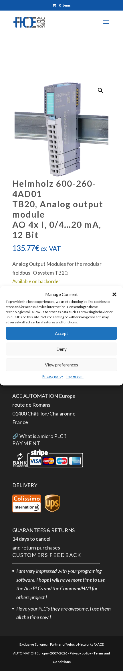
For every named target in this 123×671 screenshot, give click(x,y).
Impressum (75, 376)
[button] (114, 294)
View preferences (61, 364)
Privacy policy (52, 376)
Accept (61, 333)
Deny (61, 349)
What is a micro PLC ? (42, 436)
